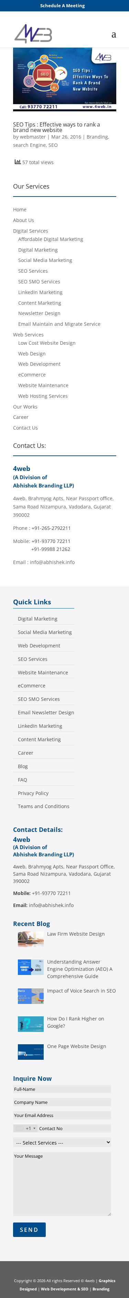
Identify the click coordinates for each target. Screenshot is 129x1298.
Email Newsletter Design (46, 713)
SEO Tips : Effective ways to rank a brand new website (56, 127)
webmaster (33, 136)
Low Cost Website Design (47, 343)
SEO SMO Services (39, 281)
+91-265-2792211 (51, 528)
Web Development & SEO (64, 1288)
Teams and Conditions (43, 806)
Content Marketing (39, 303)
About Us (23, 220)
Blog (23, 766)
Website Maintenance (43, 385)
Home (19, 209)
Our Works (25, 406)
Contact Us (25, 427)
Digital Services (30, 231)
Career (21, 417)
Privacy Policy (33, 793)
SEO (53, 145)
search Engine (29, 145)
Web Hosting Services (43, 396)
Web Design (32, 353)
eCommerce (32, 374)
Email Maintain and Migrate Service (59, 324)
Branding (97, 136)
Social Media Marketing (45, 260)
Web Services (28, 334)
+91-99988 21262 (50, 549)
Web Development (39, 364)
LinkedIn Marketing (40, 292)
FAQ (22, 780)
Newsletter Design (39, 313)
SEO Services (33, 271)
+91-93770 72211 (51, 541)
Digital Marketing (38, 249)
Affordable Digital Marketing (50, 239)
